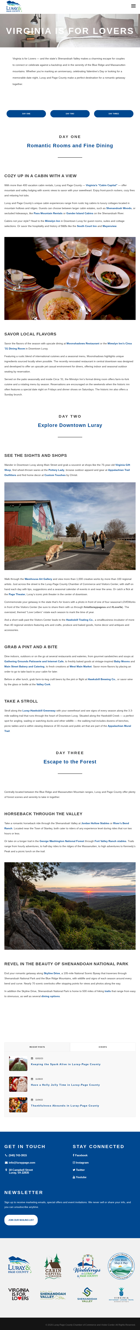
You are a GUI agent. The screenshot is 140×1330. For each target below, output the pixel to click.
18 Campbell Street (20, 1171)
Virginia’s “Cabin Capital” (101, 185)
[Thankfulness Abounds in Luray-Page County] (18, 1105)
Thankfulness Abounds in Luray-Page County (65, 1105)
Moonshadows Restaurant (83, 343)
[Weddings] (87, 1266)
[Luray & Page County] (18, 1266)
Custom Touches (55, 475)
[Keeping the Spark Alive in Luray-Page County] (18, 1063)
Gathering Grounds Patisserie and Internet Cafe (34, 661)
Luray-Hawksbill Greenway (39, 710)
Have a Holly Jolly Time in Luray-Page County (65, 1084)
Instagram (82, 1162)
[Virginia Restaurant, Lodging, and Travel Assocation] (121, 1294)
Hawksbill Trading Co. (79, 619)
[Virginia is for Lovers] (18, 1294)
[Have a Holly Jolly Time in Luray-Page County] (18, 1084)
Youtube (80, 1177)
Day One (26, 114)
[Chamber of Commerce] (121, 1266)
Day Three (114, 114)
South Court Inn (87, 226)
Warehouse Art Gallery (38, 579)
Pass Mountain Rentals (48, 213)
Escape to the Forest (70, 762)
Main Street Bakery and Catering (24, 666)
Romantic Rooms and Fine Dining (70, 145)
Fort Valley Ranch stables (110, 841)
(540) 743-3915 (17, 1155)
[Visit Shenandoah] (53, 1295)
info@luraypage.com (21, 1162)
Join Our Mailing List (21, 1220)
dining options (50, 996)
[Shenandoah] (87, 1294)
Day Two (70, 114)
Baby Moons (122, 661)
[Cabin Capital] (53, 1266)
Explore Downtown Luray (70, 425)
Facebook (81, 1155)
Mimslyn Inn (52, 220)
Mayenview (109, 226)
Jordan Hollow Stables (95, 823)
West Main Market (81, 666)
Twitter (80, 1169)
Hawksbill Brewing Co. (102, 679)
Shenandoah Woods (119, 208)
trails (108, 991)
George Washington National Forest (62, 841)
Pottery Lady (56, 469)
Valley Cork (43, 684)
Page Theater (17, 594)
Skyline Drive (52, 973)
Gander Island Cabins (79, 213)
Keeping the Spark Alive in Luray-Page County (66, 1064)
